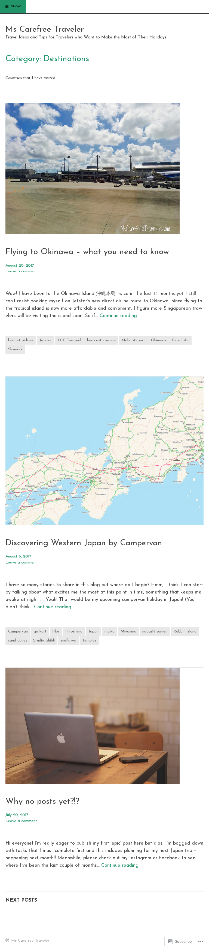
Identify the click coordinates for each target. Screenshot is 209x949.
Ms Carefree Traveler (44, 29)
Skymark (15, 349)
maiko (109, 631)
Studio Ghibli (44, 640)
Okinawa (158, 340)
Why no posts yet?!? (42, 801)
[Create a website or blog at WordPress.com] (7, 941)
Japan (93, 631)
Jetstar (45, 340)
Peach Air (180, 340)
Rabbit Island (184, 631)
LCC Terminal (69, 340)
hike (56, 631)
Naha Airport (133, 340)
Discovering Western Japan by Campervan (83, 543)
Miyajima (128, 631)
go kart (40, 631)
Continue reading (118, 316)
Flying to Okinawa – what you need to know (87, 252)
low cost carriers (101, 340)
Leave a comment (21, 271)
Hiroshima (73, 631)
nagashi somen (154, 631)
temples (89, 640)
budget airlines (20, 340)
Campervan (18, 631)
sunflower (69, 640)
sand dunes (17, 640)
